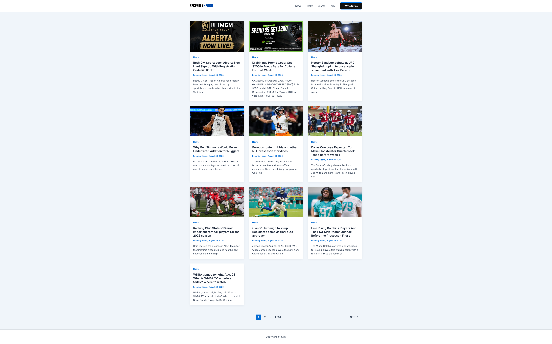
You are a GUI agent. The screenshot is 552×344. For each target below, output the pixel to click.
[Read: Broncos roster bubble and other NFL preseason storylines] (276, 120)
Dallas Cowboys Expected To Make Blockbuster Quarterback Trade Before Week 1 (333, 151)
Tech (332, 5)
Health (309, 5)
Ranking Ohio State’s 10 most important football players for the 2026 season (216, 231)
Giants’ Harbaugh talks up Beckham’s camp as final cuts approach (272, 231)
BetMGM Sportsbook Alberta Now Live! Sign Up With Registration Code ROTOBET (216, 66)
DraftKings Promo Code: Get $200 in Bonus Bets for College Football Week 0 (273, 66)
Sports (321, 5)
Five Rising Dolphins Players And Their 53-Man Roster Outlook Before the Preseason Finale (333, 231)
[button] (351, 5)
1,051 (278, 317)
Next (354, 317)
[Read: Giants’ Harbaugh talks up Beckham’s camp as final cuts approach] (276, 201)
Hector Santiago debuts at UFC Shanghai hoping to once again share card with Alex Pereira (333, 66)
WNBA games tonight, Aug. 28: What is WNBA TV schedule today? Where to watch (214, 278)
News (298, 5)
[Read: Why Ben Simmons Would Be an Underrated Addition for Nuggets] (217, 120)
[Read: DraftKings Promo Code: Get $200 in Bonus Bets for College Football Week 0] (276, 36)
